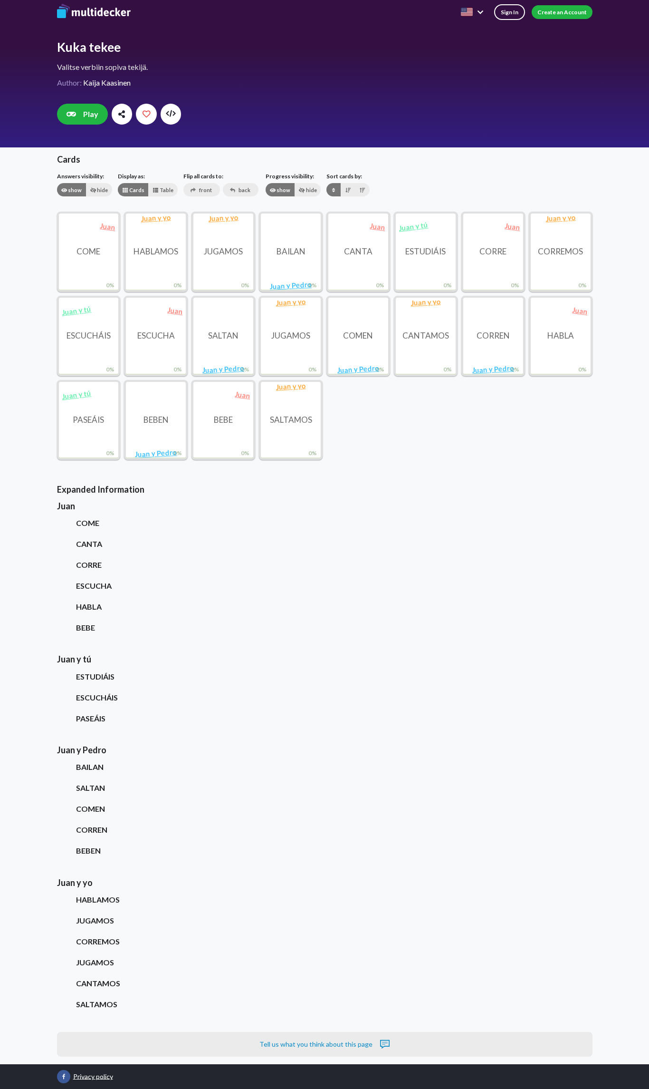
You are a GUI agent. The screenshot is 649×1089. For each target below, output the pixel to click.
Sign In (509, 12)
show (74, 190)
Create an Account (562, 12)
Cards (136, 190)
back (244, 190)
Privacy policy (93, 1076)
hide (102, 190)
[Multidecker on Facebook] (63, 1076)
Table (166, 190)
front (205, 190)
